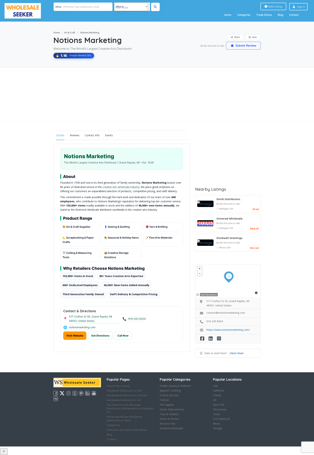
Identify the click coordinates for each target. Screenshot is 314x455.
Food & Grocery (169, 395)
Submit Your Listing (118, 386)
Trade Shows (264, 15)
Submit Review (245, 45)
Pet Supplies (167, 404)
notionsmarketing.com (82, 327)
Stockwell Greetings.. (230, 238)
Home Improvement (172, 409)
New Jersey (219, 409)
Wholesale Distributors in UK (124, 400)
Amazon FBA (167, 423)
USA (231, 208)
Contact (294, 15)
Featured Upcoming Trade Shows (127, 429)
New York (218, 404)
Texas (216, 414)
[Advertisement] (157, 94)
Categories (243, 15)
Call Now (122, 335)
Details (60, 135)
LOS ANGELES (221, 419)
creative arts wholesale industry (121, 187)
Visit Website (74, 335)
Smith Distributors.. (228, 199)
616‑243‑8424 (137, 318)
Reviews (74, 135)
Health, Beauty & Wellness (175, 386)
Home (227, 15)
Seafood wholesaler (171, 428)
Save (254, 37)
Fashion (164, 400)
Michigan (224, 208)
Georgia (217, 428)
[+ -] (227, 280)
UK (214, 400)
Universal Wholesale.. (230, 218)
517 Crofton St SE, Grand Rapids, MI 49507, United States (90, 318)
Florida (217, 395)
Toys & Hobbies (169, 414)
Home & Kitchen (169, 419)
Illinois (222, 247)
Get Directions (100, 335)
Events (109, 135)
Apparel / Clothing (170, 390)
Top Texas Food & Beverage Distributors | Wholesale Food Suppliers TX (130, 408)
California (218, 390)
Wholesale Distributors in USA (124, 390)
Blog (280, 15)
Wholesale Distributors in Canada (127, 395)
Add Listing (274, 6)
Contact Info (92, 135)
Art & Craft (69, 32)
